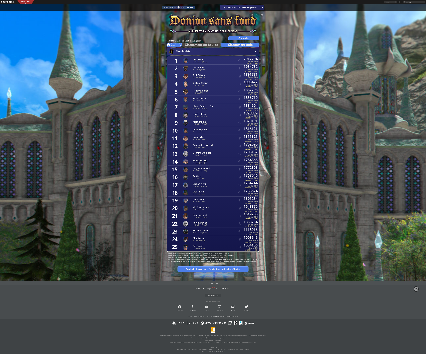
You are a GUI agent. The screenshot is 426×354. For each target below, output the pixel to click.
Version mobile (214, 283)
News (194, 311)
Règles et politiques (199, 316)
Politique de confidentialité (212, 316)
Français (408, 2)
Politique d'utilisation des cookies (229, 316)
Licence (190, 316)
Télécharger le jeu (213, 295)
